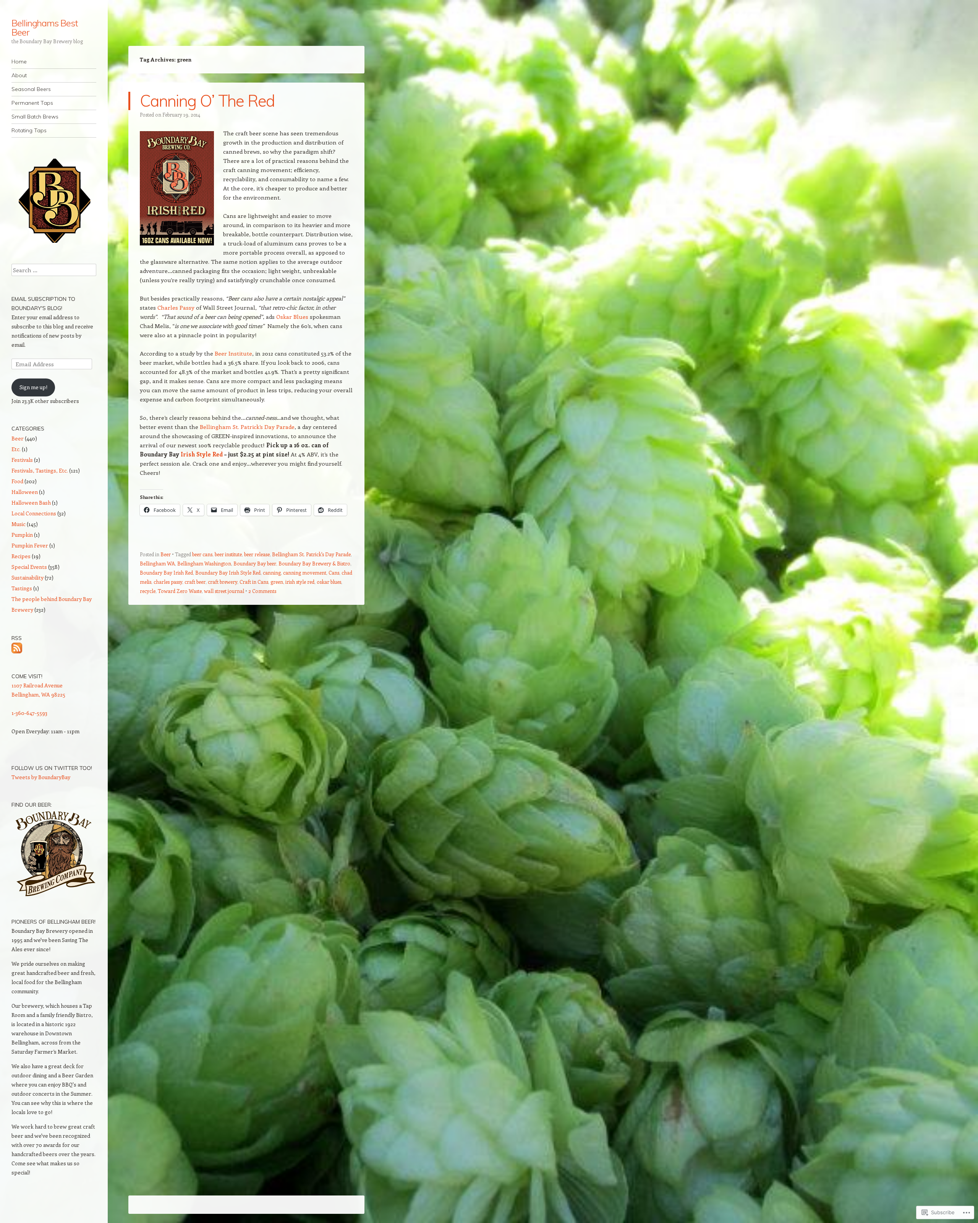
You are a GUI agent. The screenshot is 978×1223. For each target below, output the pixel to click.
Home (19, 61)
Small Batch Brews (34, 116)
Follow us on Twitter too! (51, 768)
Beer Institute (233, 353)
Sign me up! (33, 387)
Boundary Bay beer (254, 563)
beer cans (202, 554)
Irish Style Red (202, 454)
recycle (147, 591)
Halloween (24, 491)
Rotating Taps (29, 130)
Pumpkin (22, 534)
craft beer (195, 581)
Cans (334, 572)
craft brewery (222, 581)
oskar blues (329, 581)
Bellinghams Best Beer (44, 27)
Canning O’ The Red (207, 101)
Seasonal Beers (31, 89)
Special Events (29, 566)
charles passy (168, 581)
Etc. (16, 449)
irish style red (299, 581)
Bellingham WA (157, 563)
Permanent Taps (32, 102)
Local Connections (33, 513)
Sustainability (27, 577)
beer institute (228, 554)
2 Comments (262, 591)
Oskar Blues (292, 316)
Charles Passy (175, 307)
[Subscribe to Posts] (16, 647)
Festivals (22, 459)
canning (272, 572)
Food (17, 481)
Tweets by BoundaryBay (40, 777)
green (276, 581)
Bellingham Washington (204, 563)
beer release (257, 554)
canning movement (304, 572)
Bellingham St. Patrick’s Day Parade (247, 426)
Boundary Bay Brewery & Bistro (314, 563)
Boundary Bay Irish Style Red (228, 572)
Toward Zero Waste (180, 591)
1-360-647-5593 (29, 712)
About (19, 75)
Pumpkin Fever (29, 545)
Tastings (21, 588)
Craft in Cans (254, 581)
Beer (165, 554)
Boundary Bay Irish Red (166, 572)
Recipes (21, 556)
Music (18, 524)
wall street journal (224, 591)
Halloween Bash (31, 502)
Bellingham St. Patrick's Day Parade (311, 554)
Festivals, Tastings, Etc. (39, 470)
